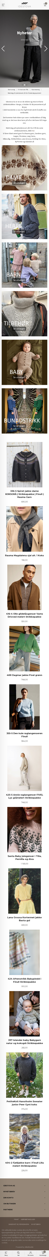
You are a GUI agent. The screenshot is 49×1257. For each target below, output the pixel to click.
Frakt (16, 1219)
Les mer (25, 1240)
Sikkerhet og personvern (18, 1224)
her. (33, 131)
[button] (46, 48)
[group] (24, 49)
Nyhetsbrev (36, 1224)
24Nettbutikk (29, 1247)
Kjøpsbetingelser (28, 1219)
